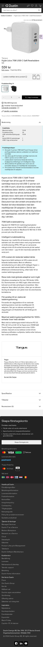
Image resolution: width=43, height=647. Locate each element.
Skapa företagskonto (21, 442)
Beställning (6, 558)
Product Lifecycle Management (13, 546)
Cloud (4, 537)
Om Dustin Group (8, 583)
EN (6, 564)
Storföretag (6, 595)
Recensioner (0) (8, 406)
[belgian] (25, 477)
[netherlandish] (20, 477)
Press (4, 580)
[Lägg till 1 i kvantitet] (19, 97)
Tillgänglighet (7, 509)
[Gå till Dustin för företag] (12, 6)
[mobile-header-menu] (3, 6)
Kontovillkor (6, 499)
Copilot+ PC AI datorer (10, 623)
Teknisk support (8, 567)
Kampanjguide (7, 512)
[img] (26, 77)
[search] (38, 10)
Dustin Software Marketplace (13, 552)
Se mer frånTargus (10, 377)
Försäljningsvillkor (8, 487)
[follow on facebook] (16, 643)
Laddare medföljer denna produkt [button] (14, 77)
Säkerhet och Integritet (10, 601)
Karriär (4, 586)
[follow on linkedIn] (21, 643)
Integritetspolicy (8, 503)
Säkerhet (5, 543)
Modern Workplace (9, 530)
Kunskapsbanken (8, 611)
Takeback (5, 549)
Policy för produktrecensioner (13, 515)
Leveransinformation (9, 493)
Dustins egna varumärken (11, 592)
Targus (5, 58)
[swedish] (3, 477)
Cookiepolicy (6, 506)
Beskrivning (6, 122)
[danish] (12, 477)
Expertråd (5, 617)
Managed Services (9, 524)
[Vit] (5, 88)
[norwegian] (7, 477)
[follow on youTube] (26, 643)
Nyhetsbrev (6, 608)
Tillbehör (5, 400)
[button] (28, 6)
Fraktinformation (8, 496)
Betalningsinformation (10, 490)
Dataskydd (6, 540)
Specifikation (7, 393)
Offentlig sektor (7, 598)
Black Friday (6, 620)
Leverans (5, 561)
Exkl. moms (5, 70)
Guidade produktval (9, 518)
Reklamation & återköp (10, 564)
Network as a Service (10, 533)
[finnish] (16, 477)
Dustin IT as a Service (10, 527)
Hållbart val (6, 589)
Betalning (5, 570)
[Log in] (36, 6)
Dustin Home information (11, 574)
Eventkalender (7, 614)
